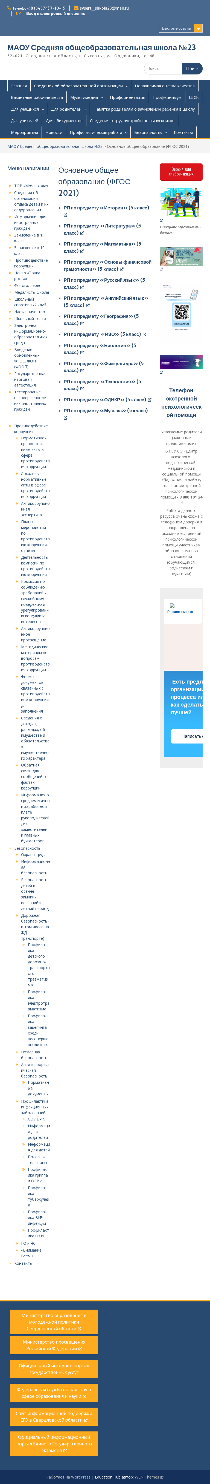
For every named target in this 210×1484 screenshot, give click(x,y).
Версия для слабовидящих (181, 171)
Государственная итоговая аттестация (30, 379)
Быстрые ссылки (176, 28)
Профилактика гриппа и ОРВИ (38, 1175)
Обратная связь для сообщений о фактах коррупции (33, 776)
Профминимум (167, 97)
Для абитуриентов (64, 120)
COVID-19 (36, 1119)
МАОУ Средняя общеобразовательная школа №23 (101, 47)
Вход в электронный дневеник (55, 13)
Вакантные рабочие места (37, 97)
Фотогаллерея (27, 285)
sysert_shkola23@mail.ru (104, 8)
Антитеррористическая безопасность (35, 1070)
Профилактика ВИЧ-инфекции (38, 1217)
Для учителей (24, 120)
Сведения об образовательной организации (78, 85)
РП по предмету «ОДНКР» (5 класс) (105, 400)
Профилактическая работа (96, 132)
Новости (53, 132)
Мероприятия (24, 132)
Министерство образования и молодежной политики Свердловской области (54, 1322)
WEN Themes (147, 1477)
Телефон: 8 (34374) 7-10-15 (38, 8)
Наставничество (29, 311)
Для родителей (66, 109)
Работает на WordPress (68, 1477)
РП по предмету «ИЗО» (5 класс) (102, 334)
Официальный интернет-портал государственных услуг (54, 1369)
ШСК (194, 97)
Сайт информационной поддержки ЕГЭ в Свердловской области (54, 1416)
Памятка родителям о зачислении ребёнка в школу (144, 109)
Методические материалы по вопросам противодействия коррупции (35, 658)
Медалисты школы (31, 292)
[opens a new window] (181, 205)
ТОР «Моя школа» (31, 185)
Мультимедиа (84, 97)
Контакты (183, 132)
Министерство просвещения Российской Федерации (54, 1345)
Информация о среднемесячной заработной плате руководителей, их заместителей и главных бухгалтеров (35, 817)
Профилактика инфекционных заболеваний (34, 1107)
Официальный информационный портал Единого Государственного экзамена (54, 1443)
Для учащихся (25, 109)
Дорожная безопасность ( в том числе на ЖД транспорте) (35, 927)
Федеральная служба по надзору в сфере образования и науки (54, 1393)
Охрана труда (33, 854)
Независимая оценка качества (165, 85)
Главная (19, 85)
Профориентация (127, 97)
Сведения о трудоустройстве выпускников (132, 120)
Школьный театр (30, 318)
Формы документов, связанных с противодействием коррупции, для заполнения (35, 694)
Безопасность (148, 132)
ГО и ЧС (28, 1243)
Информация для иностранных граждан (30, 222)
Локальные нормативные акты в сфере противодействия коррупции (35, 485)
